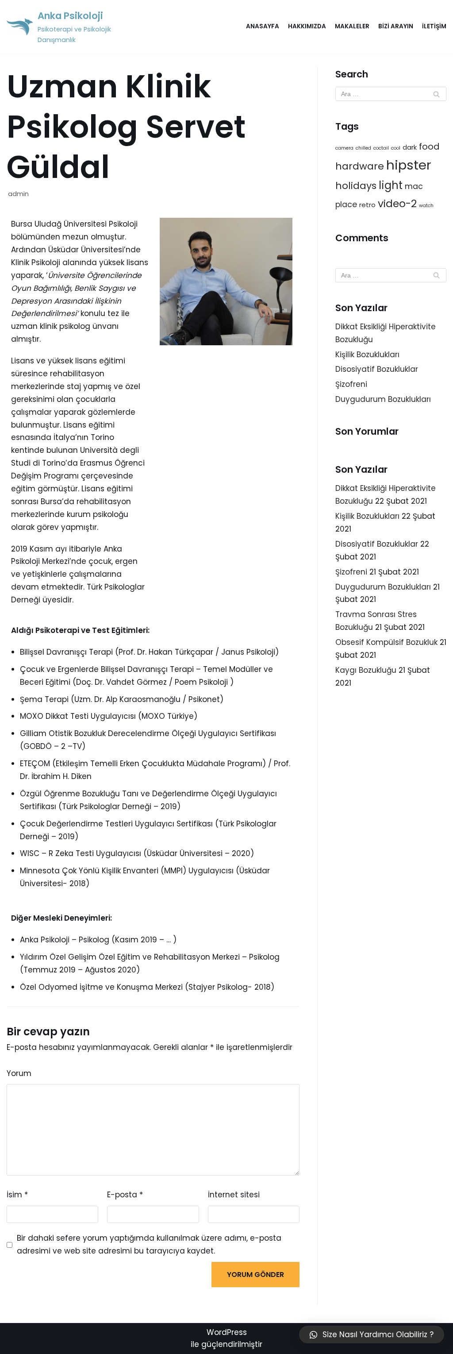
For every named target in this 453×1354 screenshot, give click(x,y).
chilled (363, 148)
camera (344, 148)
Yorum (19, 1073)
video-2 (397, 203)
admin (18, 193)
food (429, 146)
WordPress (227, 1332)
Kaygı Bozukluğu (365, 670)
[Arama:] (390, 94)
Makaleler (352, 26)
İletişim (434, 26)
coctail (381, 148)
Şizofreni (351, 384)
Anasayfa (262, 26)
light (391, 185)
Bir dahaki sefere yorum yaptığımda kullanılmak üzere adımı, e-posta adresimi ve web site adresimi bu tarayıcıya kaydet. (149, 1244)
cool (395, 148)
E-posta (125, 1194)
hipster (408, 165)
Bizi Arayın (395, 26)
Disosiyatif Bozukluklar (376, 369)
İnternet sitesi (234, 1194)
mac (414, 186)
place (346, 204)
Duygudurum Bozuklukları (383, 399)
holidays (355, 186)
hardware (359, 166)
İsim (17, 1194)
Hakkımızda (307, 26)
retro (367, 204)
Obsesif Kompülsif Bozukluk (386, 642)
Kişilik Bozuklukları (367, 354)
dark (410, 147)
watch (426, 205)
